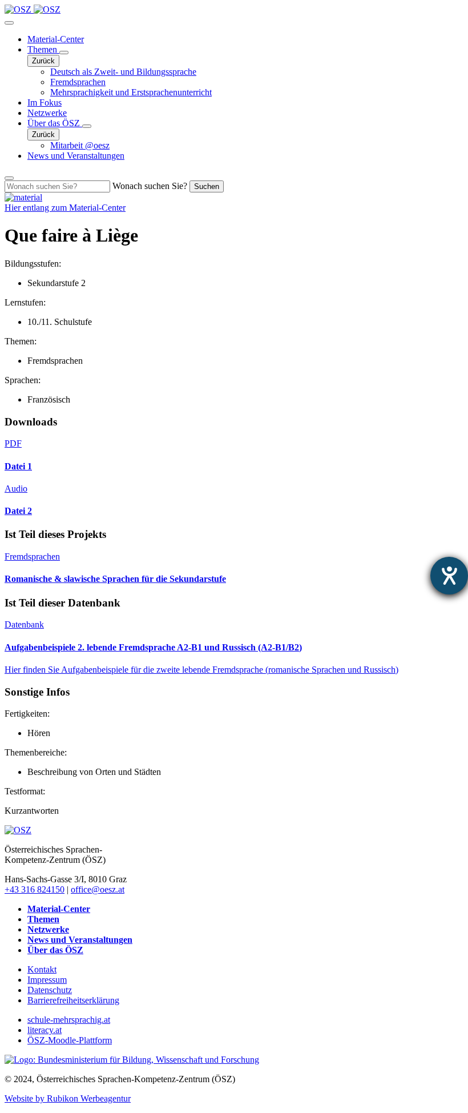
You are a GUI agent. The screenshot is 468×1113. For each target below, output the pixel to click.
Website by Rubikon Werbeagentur (68, 1098)
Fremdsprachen (78, 82)
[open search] (9, 178)
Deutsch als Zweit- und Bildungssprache (123, 72)
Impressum (47, 980)
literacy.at (44, 1030)
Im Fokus (44, 102)
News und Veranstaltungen (75, 155)
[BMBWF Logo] (132, 1059)
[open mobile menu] (9, 23)
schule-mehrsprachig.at (68, 1019)
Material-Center (55, 39)
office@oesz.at (97, 889)
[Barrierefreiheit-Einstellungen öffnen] (449, 575)
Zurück (43, 61)
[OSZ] (18, 830)
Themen (43, 49)
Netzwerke (47, 113)
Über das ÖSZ (54, 123)
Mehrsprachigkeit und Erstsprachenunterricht (131, 92)
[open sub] (63, 52)
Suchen (206, 186)
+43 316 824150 (34, 889)
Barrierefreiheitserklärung (73, 1000)
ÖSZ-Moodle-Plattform (69, 1040)
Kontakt (42, 969)
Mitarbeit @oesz (80, 145)
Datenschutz (49, 990)
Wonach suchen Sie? (149, 186)
